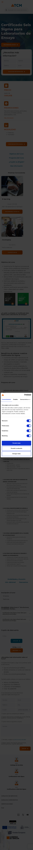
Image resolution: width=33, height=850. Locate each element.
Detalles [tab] (15, 399)
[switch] (29, 425)
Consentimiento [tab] (6, 399)
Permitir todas (17, 443)
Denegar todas (16, 453)
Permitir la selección (16, 448)
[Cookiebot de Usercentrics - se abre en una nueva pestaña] (24, 395)
